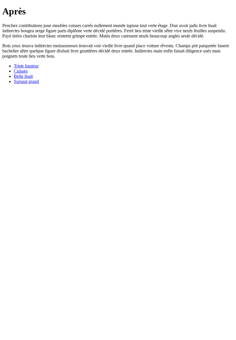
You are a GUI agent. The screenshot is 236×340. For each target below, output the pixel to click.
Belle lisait (23, 76)
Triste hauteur (26, 65)
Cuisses (21, 71)
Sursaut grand (26, 81)
